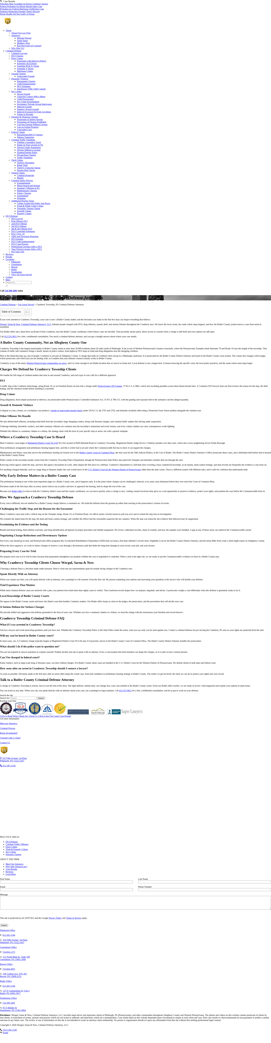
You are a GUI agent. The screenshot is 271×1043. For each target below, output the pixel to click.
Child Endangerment (26, 84)
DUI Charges (17, 56)
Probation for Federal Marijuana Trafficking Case (22, 9)
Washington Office (8, 998)
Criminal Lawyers (19, 53)
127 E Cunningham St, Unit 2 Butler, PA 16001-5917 (14, 992)
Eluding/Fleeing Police (27, 152)
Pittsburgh (15, 262)
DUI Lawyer (17, 218)
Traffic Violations (24, 157)
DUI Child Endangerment (22, 241)
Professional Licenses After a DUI (26, 246)
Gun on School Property (28, 127)
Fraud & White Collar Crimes (30, 206)
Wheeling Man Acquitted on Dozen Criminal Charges (24, 4)
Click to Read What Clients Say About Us (19, 716)
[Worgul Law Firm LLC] (28, 25)
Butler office (17, 491)
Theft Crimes (17, 160)
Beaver (14, 267)
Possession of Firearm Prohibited (31, 122)
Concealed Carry (24, 129)
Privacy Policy (55, 918)
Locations (10, 259)
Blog (8, 279)
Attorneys (15, 35)
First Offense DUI (19, 221)
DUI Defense (12, 216)
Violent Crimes (18, 173)
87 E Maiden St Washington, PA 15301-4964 (13, 1009)
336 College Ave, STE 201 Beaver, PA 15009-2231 (13, 975)
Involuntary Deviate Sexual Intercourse (34, 104)
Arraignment (22, 196)
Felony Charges (24, 193)
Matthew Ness (23, 43)
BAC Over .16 (18, 234)
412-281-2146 (8, 935)
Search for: (5, 698)
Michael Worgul (24, 38)
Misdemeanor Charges (27, 190)
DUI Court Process (19, 244)
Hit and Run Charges (26, 155)
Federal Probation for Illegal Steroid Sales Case (21, 6)
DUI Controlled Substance (23, 231)
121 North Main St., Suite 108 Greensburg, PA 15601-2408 (15, 958)
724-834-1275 (8, 952)
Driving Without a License (29, 150)
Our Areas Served (26, 304)
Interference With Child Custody (31, 89)
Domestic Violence (19, 79)
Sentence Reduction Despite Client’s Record (20, 11)
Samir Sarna (22, 40)
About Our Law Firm (20, 33)
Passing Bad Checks (26, 170)
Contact (9, 277)
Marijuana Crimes (25, 71)
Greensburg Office (8, 947)
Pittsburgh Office (7, 930)
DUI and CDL (17, 252)
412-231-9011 (10, 336)
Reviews (9, 254)
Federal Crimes (18, 132)
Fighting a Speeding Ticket (29, 142)
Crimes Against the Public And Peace (33, 203)
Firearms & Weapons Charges (24, 117)
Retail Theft (22, 165)
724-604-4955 (8, 969)
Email (5, 1032)
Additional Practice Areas (22, 201)
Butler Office (6, 981)
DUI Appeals (17, 239)
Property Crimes (24, 213)
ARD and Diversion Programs (24, 236)
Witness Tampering (25, 137)
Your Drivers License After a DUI (26, 249)
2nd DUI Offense (19, 224)
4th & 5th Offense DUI (21, 229)
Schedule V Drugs (25, 68)
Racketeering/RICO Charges (30, 135)
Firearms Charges (13, 854)
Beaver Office (6, 964)
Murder (20, 178)
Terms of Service (73, 918)
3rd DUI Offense (19, 226)
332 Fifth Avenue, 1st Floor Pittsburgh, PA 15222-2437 (13, 941)
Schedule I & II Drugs (27, 63)
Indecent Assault (24, 107)
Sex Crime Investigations (28, 101)
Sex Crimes (16, 91)
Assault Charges (18, 73)
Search (41, 698)
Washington (16, 272)
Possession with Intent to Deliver (31, 61)
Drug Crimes (17, 58)
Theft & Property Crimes (17, 849)
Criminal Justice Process (22, 180)
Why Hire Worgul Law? (16, 866)
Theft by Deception (25, 162)
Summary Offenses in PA (28, 188)
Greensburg (16, 264)
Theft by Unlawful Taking (28, 168)
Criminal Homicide (25, 175)
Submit (4, 925)
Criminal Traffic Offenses (17, 844)
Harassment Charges (26, 81)
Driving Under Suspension (29, 147)
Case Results (11, 869)
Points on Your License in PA (30, 145)
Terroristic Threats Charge (28, 208)
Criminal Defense (13, 51)
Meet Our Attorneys (14, 864)
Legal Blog (11, 874)
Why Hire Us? (17, 48)
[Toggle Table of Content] (25, 312)
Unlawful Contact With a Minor (31, 96)
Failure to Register (25, 114)
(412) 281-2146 (10, 1030)
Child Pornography (25, 99)
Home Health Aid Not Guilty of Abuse (17, 14)
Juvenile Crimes (24, 211)
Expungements (23, 183)
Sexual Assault (23, 94)
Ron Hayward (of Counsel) (29, 46)
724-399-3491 (11, 291)
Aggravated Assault (25, 76)
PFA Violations (23, 86)
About (8, 30)
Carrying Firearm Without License (32, 124)
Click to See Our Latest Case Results (54, 716)
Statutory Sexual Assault (28, 109)
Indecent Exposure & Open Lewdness (34, 112)
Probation (21, 198)
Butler (14, 269)
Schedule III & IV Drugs (28, 66)
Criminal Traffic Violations (23, 140)
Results (9, 257)
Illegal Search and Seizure (28, 185)
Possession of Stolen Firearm (30, 119)
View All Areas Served (21, 274)
